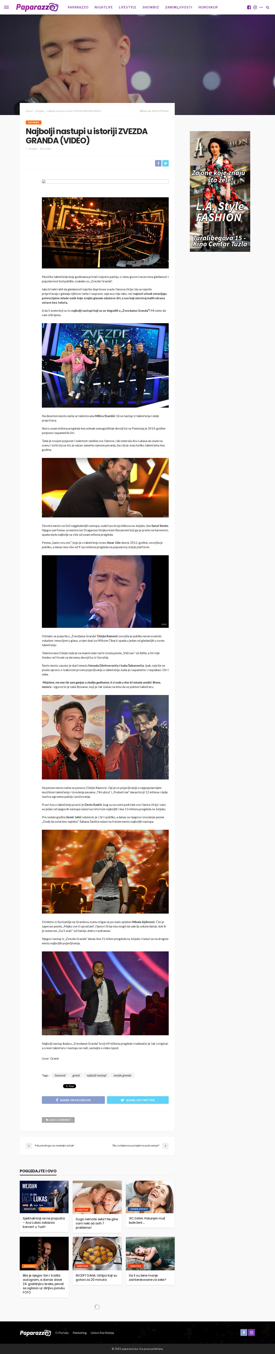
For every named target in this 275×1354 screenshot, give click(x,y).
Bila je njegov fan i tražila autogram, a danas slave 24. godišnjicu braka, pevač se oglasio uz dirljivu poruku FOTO (44, 1283)
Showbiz (151, 7)
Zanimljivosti (178, 7)
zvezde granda (122, 1075)
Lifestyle (127, 7)
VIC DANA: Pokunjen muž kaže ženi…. (147, 1220)
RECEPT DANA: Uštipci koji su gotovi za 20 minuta (96, 1277)
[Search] (267, 7)
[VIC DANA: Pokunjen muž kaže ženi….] (150, 1197)
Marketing (80, 1332)
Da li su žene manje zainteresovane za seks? (147, 1277)
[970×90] (105, 185)
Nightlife (104, 7)
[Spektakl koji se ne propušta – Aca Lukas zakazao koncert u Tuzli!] (44, 1197)
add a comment (60, 1119)
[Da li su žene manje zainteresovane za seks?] (150, 1253)
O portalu (62, 1332)
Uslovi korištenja (102, 1332)
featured (60, 1075)
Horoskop (208, 7)
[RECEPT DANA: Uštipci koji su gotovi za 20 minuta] (97, 1253)
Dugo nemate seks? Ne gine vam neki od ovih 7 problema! (97, 1223)
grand (76, 1075)
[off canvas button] (6, 7)
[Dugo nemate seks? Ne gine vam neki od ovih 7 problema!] (97, 1197)
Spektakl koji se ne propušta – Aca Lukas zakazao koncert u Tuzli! (44, 1222)
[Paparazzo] (35, 1332)
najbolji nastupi (96, 1075)
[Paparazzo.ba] (37, 7)
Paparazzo (78, 7)
